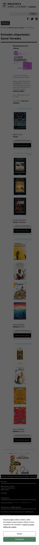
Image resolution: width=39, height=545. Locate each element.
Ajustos (19, 534)
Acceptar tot (19, 539)
